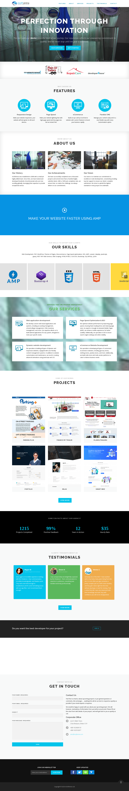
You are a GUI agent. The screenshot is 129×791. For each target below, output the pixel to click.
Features (62, 3)
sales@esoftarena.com (76, 734)
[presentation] (125, 276)
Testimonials (102, 3)
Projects (90, 3)
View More (65, 500)
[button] (64, 210)
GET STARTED (73, 48)
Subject (15, 712)
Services (80, 3)
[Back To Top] (121, 782)
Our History (17, 173)
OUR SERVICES (57, 48)
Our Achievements (56, 173)
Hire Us (96, 628)
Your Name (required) (20, 695)
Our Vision (88, 173)
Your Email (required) (20, 703)
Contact (113, 3)
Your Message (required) (21, 720)
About (71, 3)
